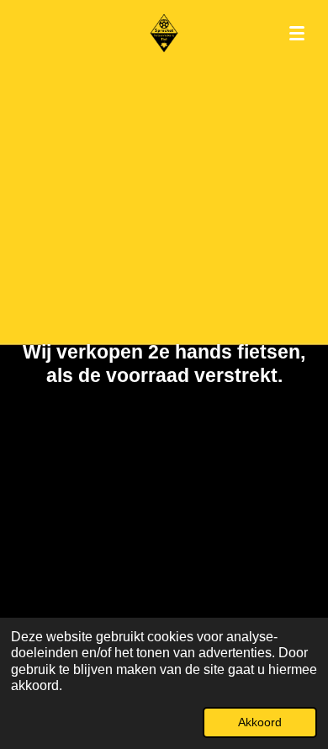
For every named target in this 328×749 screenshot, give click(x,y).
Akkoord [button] (260, 722)
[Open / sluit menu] (296, 34)
